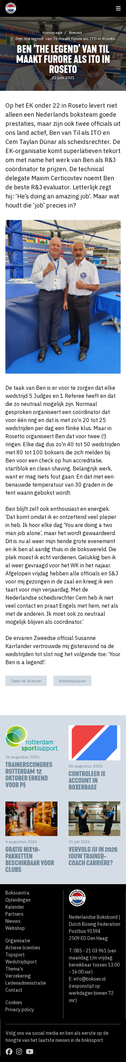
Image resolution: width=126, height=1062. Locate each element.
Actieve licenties (22, 948)
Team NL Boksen (26, 680)
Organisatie (17, 941)
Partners (14, 914)
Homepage (52, 32)
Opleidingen (18, 900)
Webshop (15, 928)
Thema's (14, 969)
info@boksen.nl (90, 979)
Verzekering (18, 976)
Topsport (15, 955)
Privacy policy (19, 1010)
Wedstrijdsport (72, 680)
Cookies (13, 1002)
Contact (14, 990)
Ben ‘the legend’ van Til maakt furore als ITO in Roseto (65, 38)
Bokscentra (17, 893)
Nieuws (75, 32)
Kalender (14, 907)
